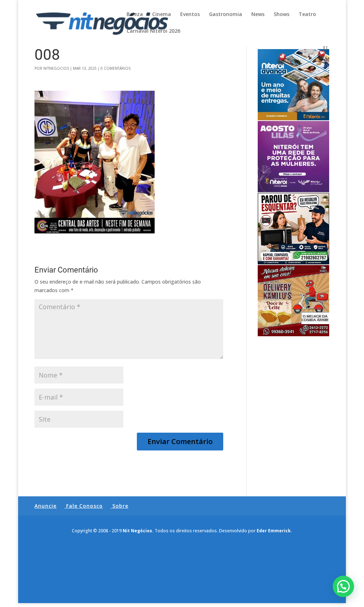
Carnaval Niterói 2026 (153, 31)
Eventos (190, 14)
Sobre (120, 505)
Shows (281, 14)
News (257, 14)
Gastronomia (225, 14)
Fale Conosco (84, 505)
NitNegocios (56, 68)
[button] (343, 586)
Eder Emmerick (274, 531)
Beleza (135, 14)
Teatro (307, 14)
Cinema (161, 14)
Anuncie (45, 505)
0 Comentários (115, 68)
